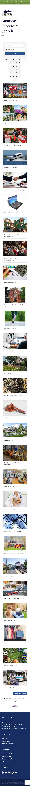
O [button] (16, 69)
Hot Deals (11, 3)
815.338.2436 (7, 722)
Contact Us (18, 3)
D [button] (19, 59)
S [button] (16, 72)
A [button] (10, 59)
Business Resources (7, 743)
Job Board (5, 738)
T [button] (19, 72)
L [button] (19, 66)
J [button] (13, 66)
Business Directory (8, 698)
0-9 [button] (6, 59)
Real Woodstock (6, 756)
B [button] (13, 59)
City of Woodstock (7, 759)
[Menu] (27, 12)
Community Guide (7, 754)
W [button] (16, 76)
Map (3, 761)
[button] (20, 693)
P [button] (19, 69)
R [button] (13, 72)
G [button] (16, 63)
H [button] (19, 63)
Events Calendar (16, 698)
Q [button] (10, 72)
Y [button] (13, 79)
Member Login (8, 1)
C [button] (16, 59)
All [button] (24, 59)
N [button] (13, 69)
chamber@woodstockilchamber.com (15, 728)
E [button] (10, 63)
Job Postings (22, 1)
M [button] (10, 69)
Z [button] (16, 79)
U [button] (10, 76)
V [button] (13, 76)
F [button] (13, 63)
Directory (15, 1)
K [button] (16, 66)
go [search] (15, 53)
